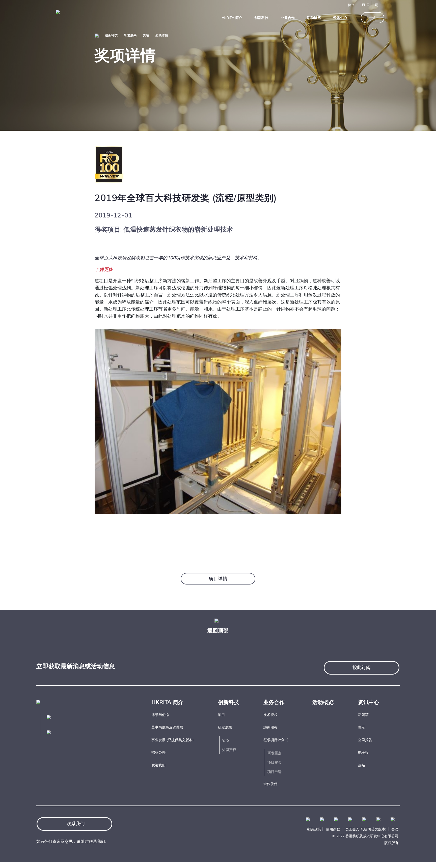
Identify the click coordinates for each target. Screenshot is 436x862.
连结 (361, 765)
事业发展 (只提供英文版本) (172, 740)
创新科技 (111, 35)
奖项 (146, 35)
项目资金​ (274, 762)
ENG (365, 5)
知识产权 (229, 749)
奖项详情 (161, 35)
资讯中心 (368, 702)
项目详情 (218, 579)
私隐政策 (314, 829)
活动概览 (323, 702)
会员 (394, 829)
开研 (372, 17)
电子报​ (363, 752)
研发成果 (130, 35)
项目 (221, 714)
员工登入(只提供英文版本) (365, 829)
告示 (361, 727)
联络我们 (158, 765)
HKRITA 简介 (167, 702)
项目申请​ (274, 771)
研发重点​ (274, 753)
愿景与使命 (160, 714)
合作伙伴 (270, 784)
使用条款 (333, 829)
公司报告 (365, 740)
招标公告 (158, 752)
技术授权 (270, 714)
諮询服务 (270, 727)
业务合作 (274, 702)
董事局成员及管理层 (167, 727)
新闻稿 (363, 714)
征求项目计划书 (275, 740)
